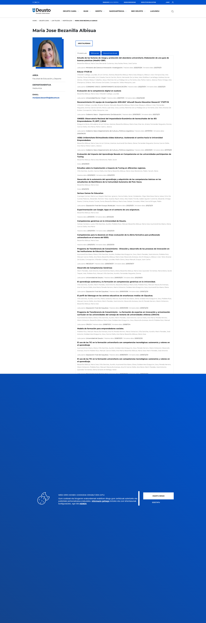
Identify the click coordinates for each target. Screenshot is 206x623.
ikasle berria (110, 2)
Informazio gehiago (100, 501)
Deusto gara (69, 11)
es (33, 2)
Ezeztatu (156, 502)
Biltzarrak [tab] (95, 53)
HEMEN (83, 504)
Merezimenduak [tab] (110, 53)
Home (35, 20)
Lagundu (154, 11)
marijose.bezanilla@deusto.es (46, 98)
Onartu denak (158, 496)
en (38, 2)
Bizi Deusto (137, 11)
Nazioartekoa (116, 11)
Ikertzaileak (67, 20)
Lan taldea (56, 20)
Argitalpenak (84, 43)
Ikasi (85, 11)
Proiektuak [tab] (82, 53)
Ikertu (98, 11)
